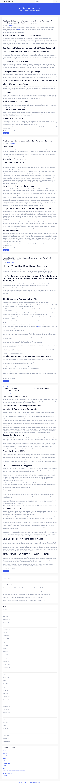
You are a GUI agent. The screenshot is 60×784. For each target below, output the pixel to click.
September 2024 (6, 674)
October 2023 (6, 709)
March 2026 (5, 616)
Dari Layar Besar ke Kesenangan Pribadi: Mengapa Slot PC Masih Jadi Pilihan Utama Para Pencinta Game (26, 594)
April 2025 (5, 651)
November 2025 (6, 629)
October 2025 (6, 632)
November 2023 (6, 706)
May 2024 (5, 687)
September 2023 (6, 712)
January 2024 (6, 699)
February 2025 (6, 658)
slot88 (4, 765)
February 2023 (6, 735)
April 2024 (5, 690)
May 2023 (5, 725)
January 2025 (6, 661)
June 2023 (5, 722)
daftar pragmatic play (8, 773)
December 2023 (6, 703)
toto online (5, 755)
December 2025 (6, 625)
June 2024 (5, 683)
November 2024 (6, 667)
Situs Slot (4, 262)
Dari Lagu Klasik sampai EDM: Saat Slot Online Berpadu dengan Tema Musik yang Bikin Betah (24, 587)
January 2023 (6, 738)
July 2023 (5, 719)
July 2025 (5, 642)
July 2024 (5, 680)
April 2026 (5, 613)
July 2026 (5, 609)
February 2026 (6, 619)
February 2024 (6, 696)
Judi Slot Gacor (5, 25)
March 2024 (5, 693)
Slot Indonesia (5, 143)
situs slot (5, 753)
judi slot (5, 775)
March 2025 (5, 654)
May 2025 (5, 648)
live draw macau (6, 763)
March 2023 (5, 732)
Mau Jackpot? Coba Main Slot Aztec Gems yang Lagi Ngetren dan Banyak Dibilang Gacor (23, 597)
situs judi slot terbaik (10, 130)
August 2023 (6, 715)
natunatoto (12, 181)
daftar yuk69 (26, 413)
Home (21, 10)
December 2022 (6, 741)
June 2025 (5, 645)
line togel (39, 326)
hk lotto (5, 758)
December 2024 (6, 664)
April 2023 (5, 728)
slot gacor (19, 29)
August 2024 (6, 677)
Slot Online (5, 393)
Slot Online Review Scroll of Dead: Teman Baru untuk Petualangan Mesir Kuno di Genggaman (24, 591)
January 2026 (6, 622)
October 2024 (6, 670)
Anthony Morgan (12, 25)
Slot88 (4, 750)
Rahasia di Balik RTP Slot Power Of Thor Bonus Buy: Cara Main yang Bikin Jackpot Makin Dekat (24, 600)
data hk (4, 768)
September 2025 (6, 635)
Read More (6, 133)
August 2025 (6, 638)
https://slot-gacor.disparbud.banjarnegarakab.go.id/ (15, 770)
